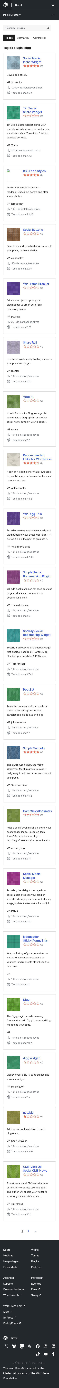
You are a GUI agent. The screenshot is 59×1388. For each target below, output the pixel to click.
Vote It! (28, 396)
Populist (28, 689)
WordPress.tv (13, 1295)
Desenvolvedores (13, 1289)
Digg (26, 999)
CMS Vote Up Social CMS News (35, 1168)
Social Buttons (33, 229)
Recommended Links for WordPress (37, 457)
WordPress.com (14, 1306)
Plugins (35, 1261)
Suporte (8, 1283)
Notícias (8, 1255)
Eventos (36, 1283)
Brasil (14, 1338)
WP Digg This (32, 514)
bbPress (10, 1317)
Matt (7, 1311)
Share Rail (30, 342)
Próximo (35, 1231)
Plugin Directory (12, 14)
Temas (35, 1255)
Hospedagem (11, 1261)
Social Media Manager (31, 875)
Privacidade (10, 1267)
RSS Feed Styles (34, 171)
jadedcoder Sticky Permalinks (35, 938)
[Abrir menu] (54, 5)
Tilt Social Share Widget (32, 110)
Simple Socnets (34, 748)
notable (28, 1112)
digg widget (31, 1058)
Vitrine (35, 1249)
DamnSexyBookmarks (37, 811)
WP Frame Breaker (36, 284)
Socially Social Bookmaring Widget (37, 632)
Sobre (6, 1249)
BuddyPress (12, 1323)
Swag (36, 1295)
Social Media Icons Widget (32, 60)
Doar (35, 1289)
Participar (37, 1277)
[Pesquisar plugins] (47, 28)
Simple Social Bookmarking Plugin (36, 574)
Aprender (8, 1277)
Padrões (36, 1267)
